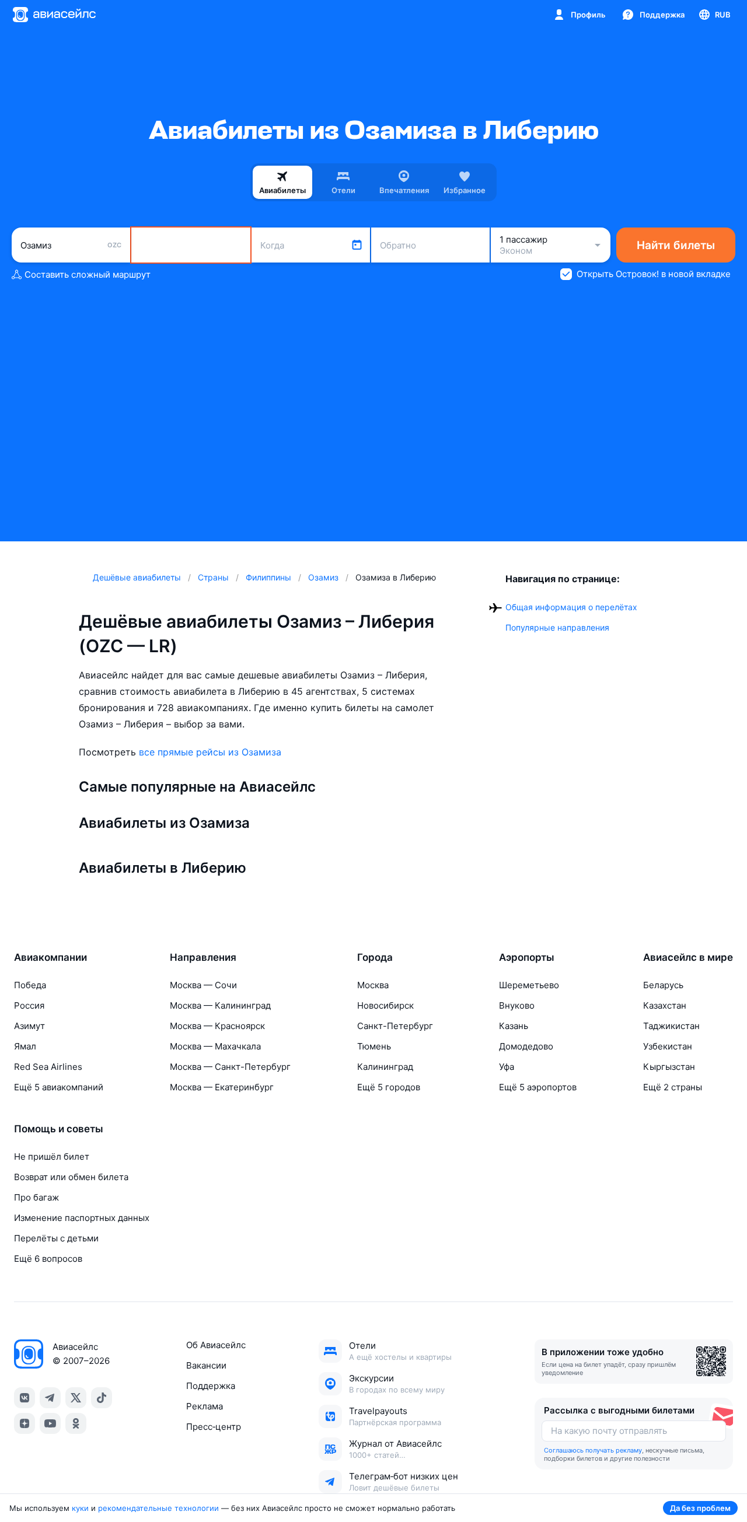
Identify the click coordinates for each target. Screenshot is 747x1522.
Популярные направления (557, 627)
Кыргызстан (669, 1066)
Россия (29, 1005)
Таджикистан (671, 1025)
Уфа (506, 1066)
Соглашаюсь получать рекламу (593, 1450)
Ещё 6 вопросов (48, 1258)
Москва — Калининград (220, 1005)
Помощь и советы (58, 1129)
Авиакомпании (50, 957)
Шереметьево (529, 985)
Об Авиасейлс (216, 1344)
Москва (373, 985)
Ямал (25, 1046)
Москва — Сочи (203, 985)
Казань (513, 1025)
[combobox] (71, 245)
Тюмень (374, 1046)
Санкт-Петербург (395, 1025)
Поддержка (210, 1385)
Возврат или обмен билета (71, 1176)
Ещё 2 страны (672, 1087)
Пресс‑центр (213, 1426)
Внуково (517, 1005)
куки (80, 1508)
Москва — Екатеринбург (222, 1087)
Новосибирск (385, 1005)
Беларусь (663, 985)
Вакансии (206, 1365)
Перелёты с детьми (56, 1238)
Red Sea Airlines (48, 1066)
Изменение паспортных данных (81, 1217)
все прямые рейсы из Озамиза (210, 752)
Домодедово (526, 1046)
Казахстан (664, 1005)
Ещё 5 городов (388, 1087)
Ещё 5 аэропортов (538, 1087)
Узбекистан (667, 1046)
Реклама (204, 1406)
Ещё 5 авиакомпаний (58, 1087)
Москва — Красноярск (217, 1025)
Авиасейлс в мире (688, 957)
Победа (30, 985)
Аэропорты (526, 957)
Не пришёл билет (51, 1156)
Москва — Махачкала (215, 1046)
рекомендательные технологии (158, 1508)
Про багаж (36, 1197)
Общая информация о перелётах (571, 607)
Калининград (385, 1066)
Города (375, 957)
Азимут (29, 1025)
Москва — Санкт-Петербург (230, 1066)
